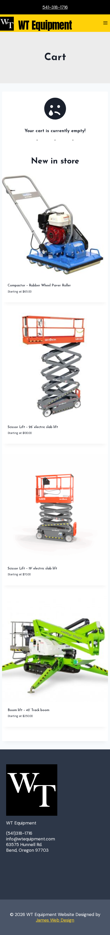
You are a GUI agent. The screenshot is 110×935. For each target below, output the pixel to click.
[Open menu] (105, 23)
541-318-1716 (55, 7)
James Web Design (55, 920)
